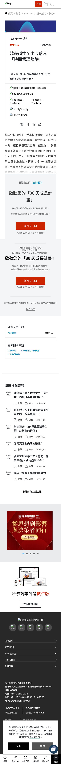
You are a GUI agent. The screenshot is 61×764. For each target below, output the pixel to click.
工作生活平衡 (14, 354)
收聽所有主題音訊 (32, 491)
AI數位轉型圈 (11, 712)
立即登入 (37, 182)
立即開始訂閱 (30, 604)
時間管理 (12, 333)
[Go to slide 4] (34, 553)
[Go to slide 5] (37, 553)
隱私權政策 (34, 737)
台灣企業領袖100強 (35, 712)
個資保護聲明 (29, 719)
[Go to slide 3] (30, 553)
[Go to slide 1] (23, 553)
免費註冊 (30, 309)
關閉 (42, 746)
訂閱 (38, 4)
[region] (30, 530)
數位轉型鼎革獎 (33, 708)
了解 (18, 746)
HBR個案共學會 (12, 708)
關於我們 (9, 719)
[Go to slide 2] (27, 553)
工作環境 (12, 350)
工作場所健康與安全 (30, 350)
